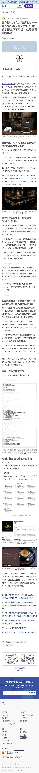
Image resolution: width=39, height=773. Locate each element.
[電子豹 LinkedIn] (11, 764)
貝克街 (19, 137)
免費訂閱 (32, 693)
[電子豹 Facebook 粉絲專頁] (7, 764)
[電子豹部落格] (3, 764)
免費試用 (29, 6)
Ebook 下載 (5, 741)
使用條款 (11, 771)
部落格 (13, 12)
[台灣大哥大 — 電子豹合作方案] (8, 753)
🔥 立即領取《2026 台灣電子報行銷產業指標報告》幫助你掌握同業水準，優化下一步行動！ (19, 1)
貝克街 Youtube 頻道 (19, 569)
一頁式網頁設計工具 (8, 721)
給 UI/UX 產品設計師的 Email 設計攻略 (22, 632)
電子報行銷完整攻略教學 (17, 628)
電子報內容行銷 (7, 645)
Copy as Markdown (9, 38)
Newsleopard (5, 12)
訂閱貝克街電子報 (14, 580)
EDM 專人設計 (24, 718)
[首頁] (6, 6)
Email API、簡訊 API (8, 724)
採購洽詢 (23, 737)
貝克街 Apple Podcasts (25, 543)
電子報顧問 (23, 721)
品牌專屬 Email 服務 (26, 715)
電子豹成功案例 (15, 18)
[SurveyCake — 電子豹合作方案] (8, 757)
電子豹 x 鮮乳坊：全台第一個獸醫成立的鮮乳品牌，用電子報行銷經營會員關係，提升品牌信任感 (19, 605)
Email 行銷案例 (20, 642)
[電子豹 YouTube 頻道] (19, 764)
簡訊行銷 (4, 718)
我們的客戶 (23, 735)
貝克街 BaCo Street (8, 84)
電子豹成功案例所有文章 (20, 669)
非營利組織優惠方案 (8, 744)
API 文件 (4, 738)
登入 (19, 6)
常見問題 (4, 732)
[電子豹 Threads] (15, 764)
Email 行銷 (5, 715)
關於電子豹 (23, 732)
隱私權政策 (5, 771)
